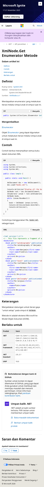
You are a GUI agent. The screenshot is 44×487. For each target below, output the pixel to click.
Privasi (21, 473)
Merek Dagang (30, 480)
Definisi (7, 66)
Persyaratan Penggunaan (12, 480)
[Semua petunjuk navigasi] (4, 44)
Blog (34, 470)
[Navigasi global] (2, 26)
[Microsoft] (22, 25)
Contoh (6, 69)
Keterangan (8, 72)
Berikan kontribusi (9, 473)
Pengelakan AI (7, 470)
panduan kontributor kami (17, 394)
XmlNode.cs (14, 95)
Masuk (39, 25)
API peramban (20, 44)
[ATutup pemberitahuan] (40, 4)
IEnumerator (7, 127)
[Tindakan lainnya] (40, 44)
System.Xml (17, 87)
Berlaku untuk (9, 75)
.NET (10, 44)
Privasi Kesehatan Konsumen (13, 477)
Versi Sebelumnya (23, 470)
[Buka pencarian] (33, 26)
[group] (22, 115)
